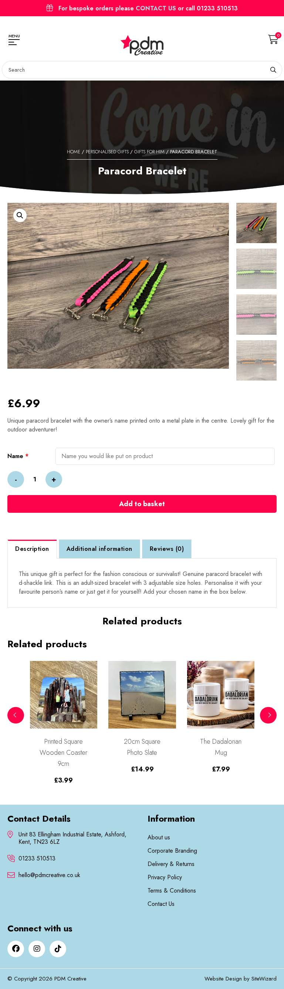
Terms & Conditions (172, 890)
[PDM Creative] (142, 45)
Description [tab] (32, 549)
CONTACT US (156, 8)
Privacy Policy (165, 877)
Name (17, 456)
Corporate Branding (172, 850)
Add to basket (142, 504)
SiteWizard (264, 979)
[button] (20, 215)
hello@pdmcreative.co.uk (49, 875)
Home (73, 151)
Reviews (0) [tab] (167, 549)
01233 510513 (36, 858)
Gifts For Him (149, 151)
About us (159, 837)
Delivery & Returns (171, 864)
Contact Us (161, 904)
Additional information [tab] (99, 549)
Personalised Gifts (107, 151)
